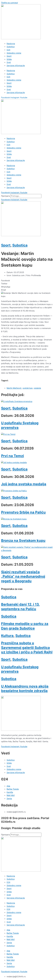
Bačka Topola (13, 933)
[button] (27, 280)
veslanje (37, 388)
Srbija (9, 59)
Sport (9, 56)
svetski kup (28, 388)
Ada (8, 930)
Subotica (11, 46)
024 (8, 50)
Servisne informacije (16, 65)
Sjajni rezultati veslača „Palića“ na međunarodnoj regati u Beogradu (23, 576)
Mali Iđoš (11, 939)
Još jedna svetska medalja (23, 484)
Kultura (7, 636)
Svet (9, 62)
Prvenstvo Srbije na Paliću (23, 512)
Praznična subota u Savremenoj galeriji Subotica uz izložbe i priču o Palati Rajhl (26, 647)
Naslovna (11, 43)
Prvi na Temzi (12, 456)
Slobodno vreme (14, 53)
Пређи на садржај (9, 3)
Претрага (5, 196)
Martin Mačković (14, 388)
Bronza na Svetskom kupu (23, 540)
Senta (9, 942)
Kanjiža (10, 936)
